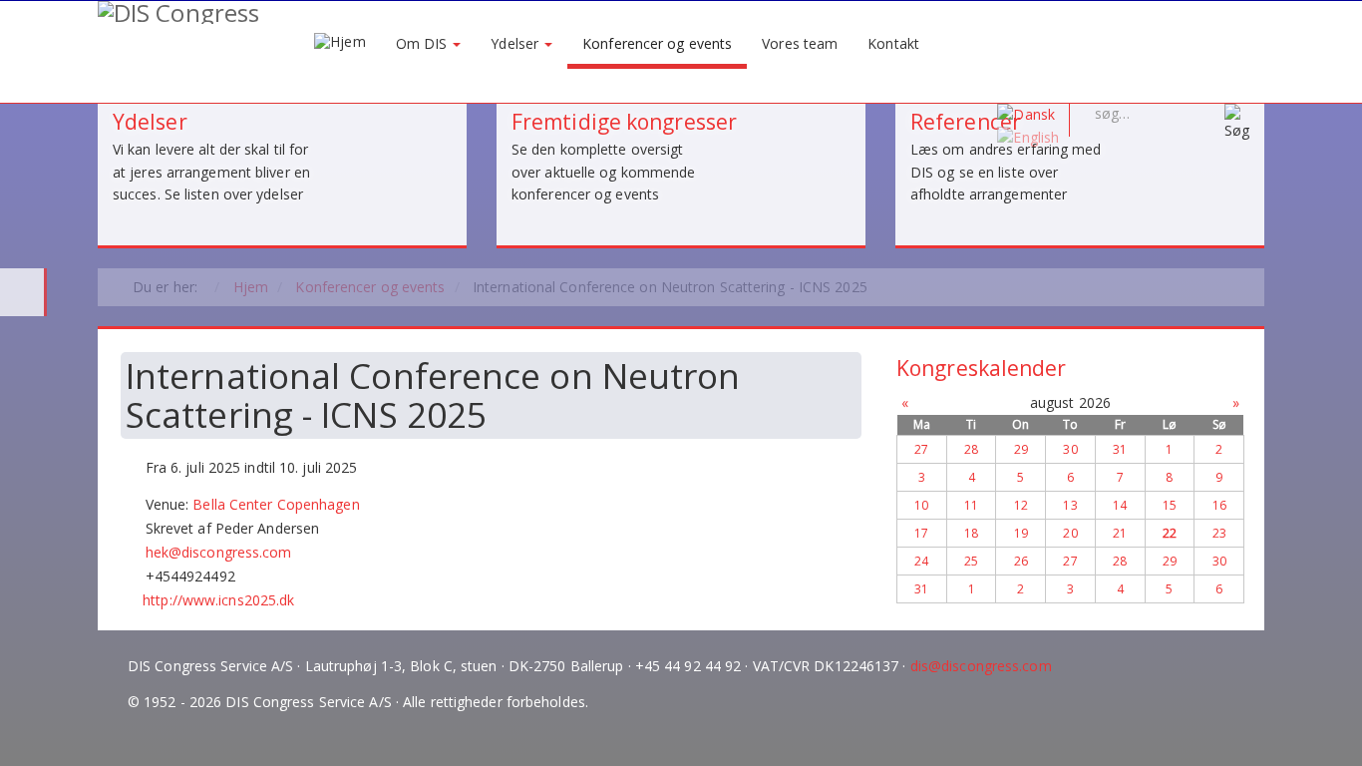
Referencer (965, 122)
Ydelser (516, 43)
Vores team (800, 43)
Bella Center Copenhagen (275, 504)
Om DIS (424, 43)
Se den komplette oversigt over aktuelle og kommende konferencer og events (603, 171)
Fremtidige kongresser (624, 122)
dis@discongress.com (981, 665)
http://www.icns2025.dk (218, 599)
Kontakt (893, 43)
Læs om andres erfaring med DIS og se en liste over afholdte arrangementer (1006, 171)
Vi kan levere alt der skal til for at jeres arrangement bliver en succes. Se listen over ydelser (211, 171)
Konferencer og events (657, 43)
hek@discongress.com (219, 552)
